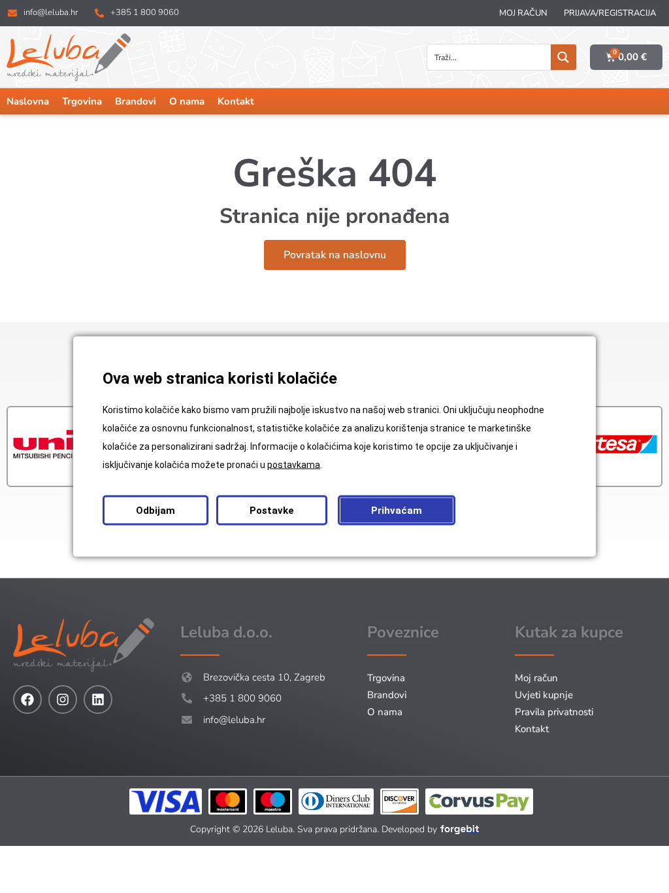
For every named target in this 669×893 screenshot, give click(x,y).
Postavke (272, 510)
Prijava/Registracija (610, 13)
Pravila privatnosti (554, 711)
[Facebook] (27, 699)
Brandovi (135, 101)
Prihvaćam (396, 510)
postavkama (293, 465)
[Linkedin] (98, 699)
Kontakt (236, 101)
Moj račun (523, 13)
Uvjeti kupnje (544, 694)
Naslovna (28, 101)
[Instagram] (62, 699)
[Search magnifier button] (563, 57)
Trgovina (82, 101)
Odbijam (155, 510)
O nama (186, 101)
